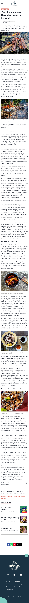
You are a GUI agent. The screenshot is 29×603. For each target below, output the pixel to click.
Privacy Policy (18, 584)
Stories (8, 584)
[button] (8, 544)
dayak (18, 496)
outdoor (23, 496)
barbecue (9, 496)
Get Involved (9, 589)
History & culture (5, 9)
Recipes (8, 581)
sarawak (3, 498)
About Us (8, 586)
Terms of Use (17, 586)
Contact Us (17, 581)
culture (15, 496)
